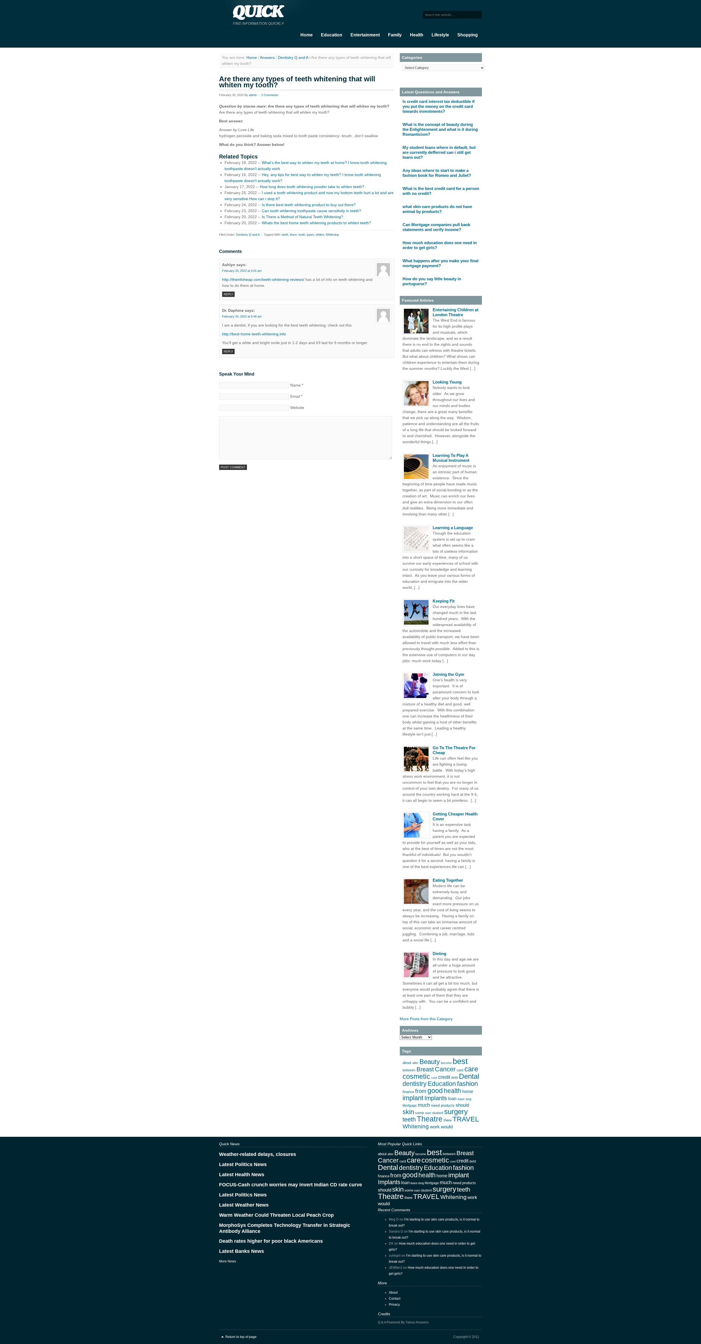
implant (413, 1097)
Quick (274, 14)
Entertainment (365, 35)
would (447, 1126)
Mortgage (410, 1105)
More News (227, 1261)
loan (452, 1098)
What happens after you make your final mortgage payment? (440, 263)
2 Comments (269, 95)
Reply (228, 294)
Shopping (467, 35)
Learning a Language (453, 527)
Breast (425, 1069)
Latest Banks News (241, 1251)
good (435, 1090)
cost (434, 1077)
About (393, 1292)
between (409, 1070)
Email (295, 396)
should (462, 1105)
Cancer (445, 1069)
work (435, 1126)
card (460, 1070)
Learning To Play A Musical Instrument (451, 458)
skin (408, 1111)
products (448, 1105)
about (407, 1063)
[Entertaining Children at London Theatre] (416, 321)
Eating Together (448, 880)
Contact (394, 1298)
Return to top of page (241, 1337)
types (310, 234)
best (460, 1061)
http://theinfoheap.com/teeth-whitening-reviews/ (263, 279)
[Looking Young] (416, 393)
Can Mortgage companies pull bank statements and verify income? (436, 227)
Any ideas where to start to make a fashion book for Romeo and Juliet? (437, 173)
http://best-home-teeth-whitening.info (254, 334)
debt (454, 1078)
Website (297, 407)
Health (416, 35)
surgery (456, 1111)
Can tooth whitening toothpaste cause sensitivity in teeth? (311, 211)
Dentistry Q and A (293, 57)
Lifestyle (440, 35)
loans (461, 1099)
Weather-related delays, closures (257, 1154)
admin (253, 95)
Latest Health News (241, 1174)
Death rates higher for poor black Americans (271, 1241)
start (428, 1113)
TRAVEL (466, 1119)
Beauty (430, 1061)
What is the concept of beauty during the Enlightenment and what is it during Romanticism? (440, 129)
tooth (301, 234)
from (420, 1091)
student (437, 1113)
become (446, 1063)
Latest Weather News (244, 1205)
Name (295, 385)
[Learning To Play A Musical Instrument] (416, 466)
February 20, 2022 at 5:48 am (242, 316)
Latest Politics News (243, 1164)
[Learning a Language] (416, 539)
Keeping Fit (444, 601)
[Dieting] (416, 965)
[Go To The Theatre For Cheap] (416, 759)
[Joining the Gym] (416, 685)
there (293, 234)
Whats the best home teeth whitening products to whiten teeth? (316, 223)
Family (395, 35)
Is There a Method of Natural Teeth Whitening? (302, 217)
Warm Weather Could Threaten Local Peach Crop (276, 1215)
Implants (435, 1098)
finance (408, 1092)
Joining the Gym (448, 674)
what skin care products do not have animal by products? (437, 209)
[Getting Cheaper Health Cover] (416, 825)
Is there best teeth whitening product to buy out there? (309, 205)
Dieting (439, 953)
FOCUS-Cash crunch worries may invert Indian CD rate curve (290, 1184)
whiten (320, 234)
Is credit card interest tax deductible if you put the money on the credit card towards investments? (439, 106)
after (415, 1063)
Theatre (430, 1119)
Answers (267, 57)
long (468, 1099)
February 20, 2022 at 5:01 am (242, 270)
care (471, 1069)
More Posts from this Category (426, 1019)
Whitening (332, 234)
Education (331, 35)
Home (306, 35)
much (424, 1105)
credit (444, 1077)
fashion (467, 1083)
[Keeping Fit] (416, 612)
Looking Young (447, 382)
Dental (469, 1076)
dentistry (415, 1083)
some (419, 1113)
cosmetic (416, 1076)
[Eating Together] (416, 891)
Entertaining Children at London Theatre (455, 312)
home (467, 1091)
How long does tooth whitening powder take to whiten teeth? (312, 186)
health (452, 1090)
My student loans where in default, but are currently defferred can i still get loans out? (439, 152)
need (435, 1105)
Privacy (394, 1304)
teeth (285, 234)
